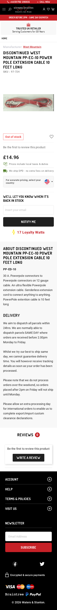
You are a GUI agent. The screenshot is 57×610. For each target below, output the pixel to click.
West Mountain (32, 46)
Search (10, 9)
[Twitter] (42, 564)
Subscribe (28, 547)
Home (4, 38)
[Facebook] (15, 564)
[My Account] (44, 9)
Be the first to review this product (24, 147)
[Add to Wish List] (51, 136)
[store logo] (23, 9)
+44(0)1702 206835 (20, 2)
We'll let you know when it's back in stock (26, 199)
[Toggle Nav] (4, 9)
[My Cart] (52, 9)
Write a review (28, 458)
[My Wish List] (48, 9)
